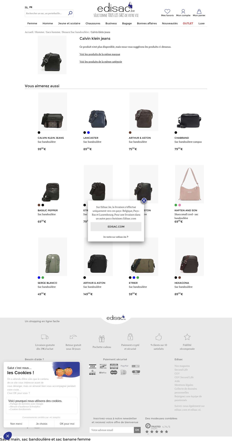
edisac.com (181, 409)
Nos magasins (182, 365)
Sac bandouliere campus (188, 141)
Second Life (181, 369)
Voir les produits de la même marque (100, 54)
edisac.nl (195, 409)
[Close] (144, 200)
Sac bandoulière (47, 141)
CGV (177, 373)
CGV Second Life (184, 377)
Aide (177, 381)
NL (26, 7)
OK (137, 429)
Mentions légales (184, 385)
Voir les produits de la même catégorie (101, 61)
